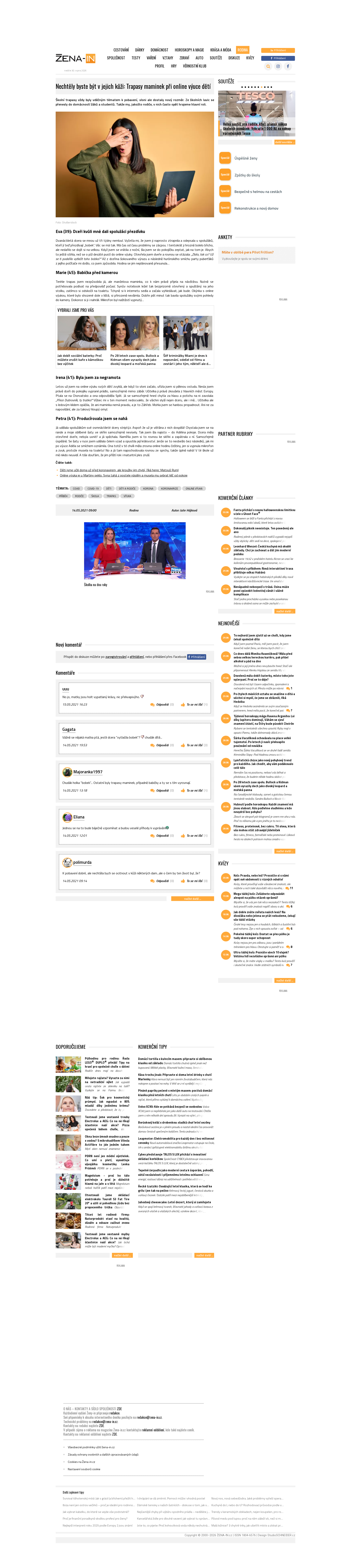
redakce (114, 1413)
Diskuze (234, 57)
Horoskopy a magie (189, 49)
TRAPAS (111, 496)
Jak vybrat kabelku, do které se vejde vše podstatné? (96, 1512)
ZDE (119, 1408)
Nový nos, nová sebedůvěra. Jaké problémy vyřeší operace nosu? (247, 1498)
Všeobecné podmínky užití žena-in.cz (91, 1447)
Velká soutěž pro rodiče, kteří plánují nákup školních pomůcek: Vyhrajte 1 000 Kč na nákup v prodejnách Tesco (257, 128)
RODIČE (79, 496)
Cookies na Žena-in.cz (81, 1462)
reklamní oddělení (153, 1429)
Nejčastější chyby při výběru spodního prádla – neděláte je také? (173, 1512)
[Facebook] (288, 66)
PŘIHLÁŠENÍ (137, 656)
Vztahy (167, 57)
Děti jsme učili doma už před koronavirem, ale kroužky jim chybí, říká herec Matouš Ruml (119, 470)
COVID (76, 488)
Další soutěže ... (285, 142)
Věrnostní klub (194, 66)
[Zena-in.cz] (78, 58)
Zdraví (184, 57)
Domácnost (159, 49)
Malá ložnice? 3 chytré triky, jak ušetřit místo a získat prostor (247, 1525)
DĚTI (108, 488)
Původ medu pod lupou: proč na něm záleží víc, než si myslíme (247, 1518)
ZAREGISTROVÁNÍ (116, 656)
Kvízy (250, 57)
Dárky (139, 49)
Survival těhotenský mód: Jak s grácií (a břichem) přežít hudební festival (99, 1498)
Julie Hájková (188, 510)
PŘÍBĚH (63, 496)
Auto (199, 57)
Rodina (243, 49)
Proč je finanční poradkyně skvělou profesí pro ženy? (95, 1518)
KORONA (148, 488)
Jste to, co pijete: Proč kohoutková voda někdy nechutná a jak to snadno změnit (173, 1525)
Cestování (121, 49)
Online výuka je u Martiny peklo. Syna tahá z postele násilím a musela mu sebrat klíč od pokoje (123, 475)
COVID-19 (93, 488)
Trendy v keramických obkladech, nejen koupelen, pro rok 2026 (247, 1512)
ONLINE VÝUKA (194, 488)
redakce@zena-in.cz (149, 1417)
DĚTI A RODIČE (127, 488)
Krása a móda (220, 49)
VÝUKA (127, 496)
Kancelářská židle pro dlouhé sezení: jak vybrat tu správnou (173, 1518)
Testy (136, 57)
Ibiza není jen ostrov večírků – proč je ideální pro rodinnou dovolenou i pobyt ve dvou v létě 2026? (99, 1505)
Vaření (151, 57)
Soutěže (216, 57)
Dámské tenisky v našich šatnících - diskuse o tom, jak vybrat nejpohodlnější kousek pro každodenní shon (173, 1505)
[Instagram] (278, 66)
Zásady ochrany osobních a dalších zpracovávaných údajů (103, 1454)
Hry (174, 66)
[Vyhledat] (268, 66)
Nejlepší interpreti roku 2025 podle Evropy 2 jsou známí (97, 1525)
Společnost (116, 57)
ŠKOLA (95, 496)
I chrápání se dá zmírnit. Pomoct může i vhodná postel (171, 1498)
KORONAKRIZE (169, 488)
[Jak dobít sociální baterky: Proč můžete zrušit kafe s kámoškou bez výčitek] (81, 333)
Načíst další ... (192, 898)
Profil (160, 66)
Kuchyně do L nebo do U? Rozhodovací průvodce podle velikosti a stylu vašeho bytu (247, 1505)
